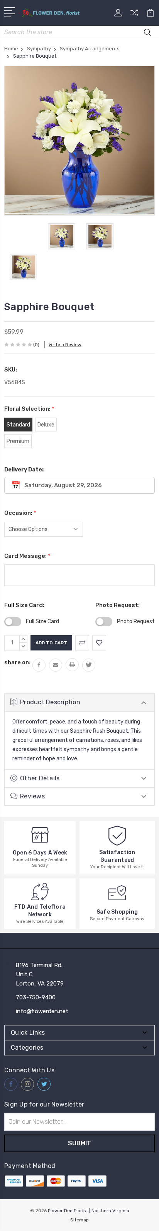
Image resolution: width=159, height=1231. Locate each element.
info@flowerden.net (42, 1011)
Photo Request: (117, 605)
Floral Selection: (29, 408)
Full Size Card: (24, 605)
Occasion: (20, 512)
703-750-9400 (36, 997)
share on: (17, 662)
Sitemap (79, 1220)
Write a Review (65, 344)
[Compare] (134, 15)
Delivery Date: (24, 469)
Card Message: (27, 555)
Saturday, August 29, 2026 (63, 485)
